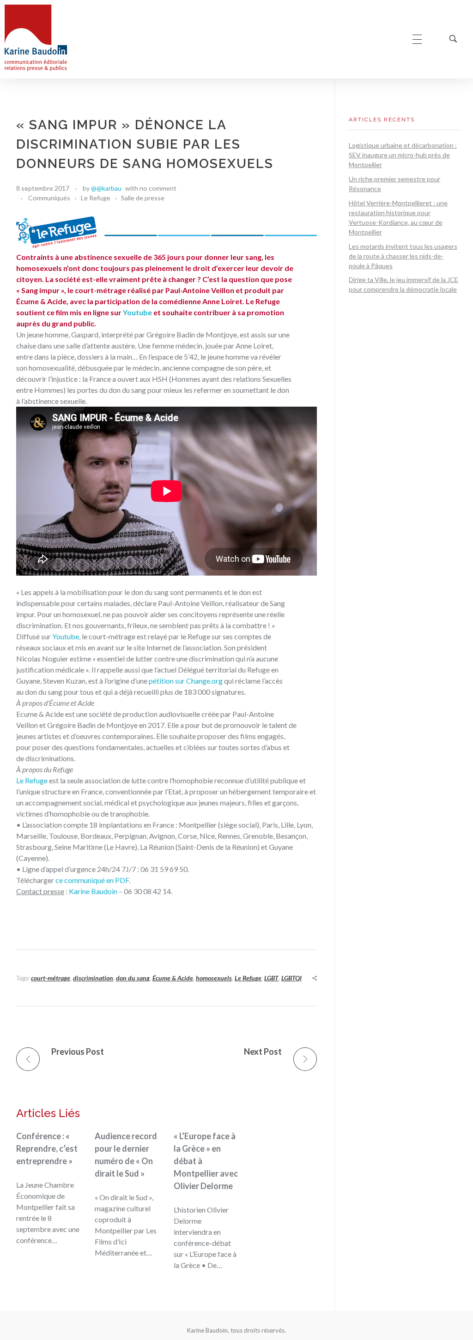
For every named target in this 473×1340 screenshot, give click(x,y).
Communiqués (49, 198)
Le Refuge (95, 198)
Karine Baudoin (93, 891)
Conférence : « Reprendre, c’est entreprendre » (47, 1148)
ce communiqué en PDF (92, 880)
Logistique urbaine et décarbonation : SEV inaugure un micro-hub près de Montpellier (403, 154)
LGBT (271, 978)
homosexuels (214, 978)
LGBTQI (291, 978)
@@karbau (106, 188)
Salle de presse (142, 198)
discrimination (93, 978)
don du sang (133, 978)
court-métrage (50, 978)
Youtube (137, 312)
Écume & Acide (172, 978)
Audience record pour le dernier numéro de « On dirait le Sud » (126, 1154)
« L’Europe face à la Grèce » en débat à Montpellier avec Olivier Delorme (206, 1161)
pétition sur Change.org (186, 680)
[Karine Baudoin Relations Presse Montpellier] (36, 38)
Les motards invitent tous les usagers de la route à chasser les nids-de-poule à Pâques (403, 256)
